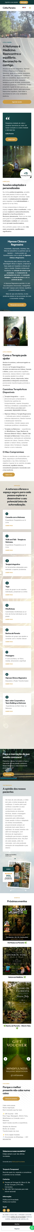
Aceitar (17, 1224)
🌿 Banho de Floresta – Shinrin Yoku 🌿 (17, 1027)
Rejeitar (17, 1229)
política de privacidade (18, 1217)
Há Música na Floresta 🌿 (17, 942)
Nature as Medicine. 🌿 (17, 977)
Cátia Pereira (9, 7)
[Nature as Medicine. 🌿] (17, 961)
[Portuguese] (23, 7)
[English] (25, 7)
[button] (13, 858)
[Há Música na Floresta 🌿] (17, 923)
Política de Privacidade (18, 1161)
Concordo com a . (14, 1161)
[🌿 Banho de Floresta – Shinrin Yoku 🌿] (17, 1002)
